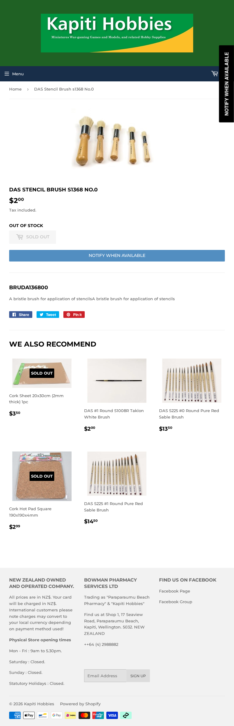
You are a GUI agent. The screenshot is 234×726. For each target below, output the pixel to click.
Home (15, 89)
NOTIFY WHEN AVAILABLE (117, 255)
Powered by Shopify (80, 703)
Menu (18, 73)
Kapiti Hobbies (39, 703)
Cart (224, 73)
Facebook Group (175, 601)
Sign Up (138, 676)
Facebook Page (174, 591)
